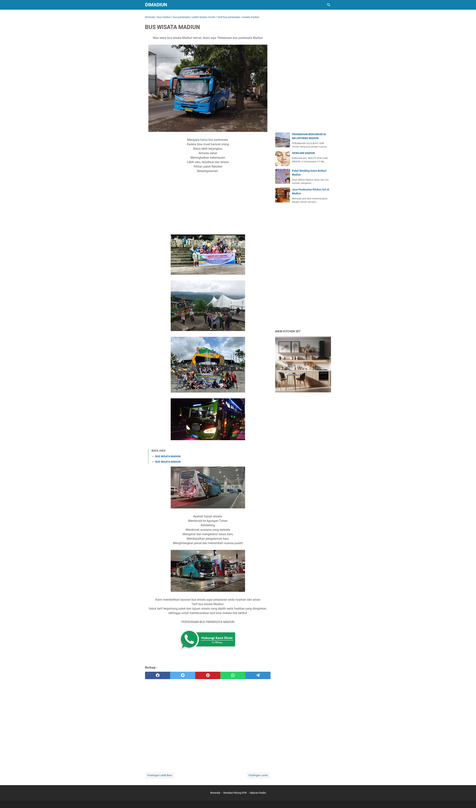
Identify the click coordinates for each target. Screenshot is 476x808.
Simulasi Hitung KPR (235, 792)
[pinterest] (207, 675)
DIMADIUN (156, 4)
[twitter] (182, 675)
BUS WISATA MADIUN (168, 456)
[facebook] (157, 675)
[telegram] (258, 675)
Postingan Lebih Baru (159, 775)
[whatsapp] (232, 675)
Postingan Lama (258, 775)
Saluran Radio (258, 792)
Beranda (215, 792)
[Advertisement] (208, 206)
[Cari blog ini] (329, 5)
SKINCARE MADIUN (303, 153)
